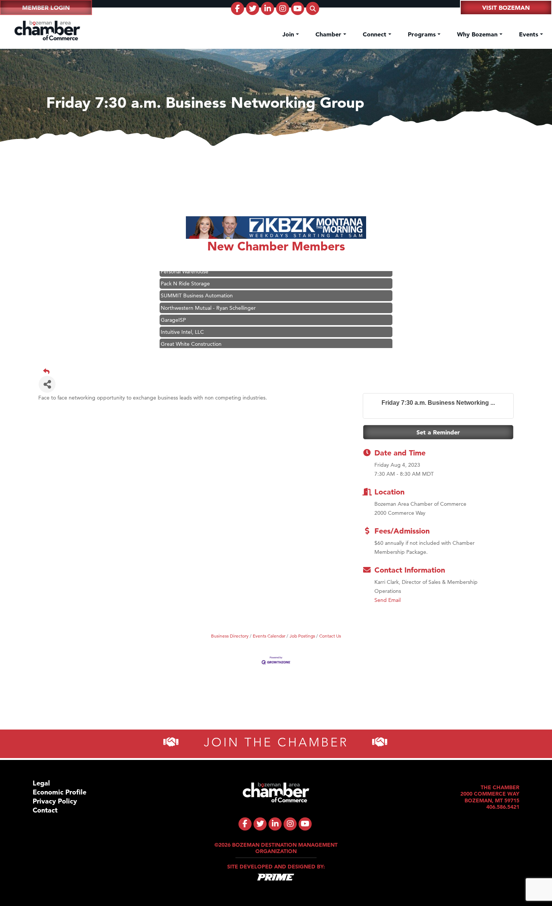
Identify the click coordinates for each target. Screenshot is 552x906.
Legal (41, 783)
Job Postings (302, 636)
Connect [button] (375, 34)
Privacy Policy (55, 801)
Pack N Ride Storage (185, 275)
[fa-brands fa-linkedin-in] (267, 8)
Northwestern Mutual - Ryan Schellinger (208, 299)
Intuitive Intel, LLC (182, 323)
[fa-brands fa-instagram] (282, 8)
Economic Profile (59, 792)
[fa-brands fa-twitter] (252, 8)
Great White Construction (191, 335)
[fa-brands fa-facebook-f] (237, 8)
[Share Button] (47, 384)
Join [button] (289, 34)
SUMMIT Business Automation (197, 287)
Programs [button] (422, 34)
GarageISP (173, 311)
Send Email (387, 600)
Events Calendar (269, 636)
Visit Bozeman (506, 7)
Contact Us (330, 636)
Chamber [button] (329, 34)
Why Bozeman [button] (478, 34)
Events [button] (529, 34)
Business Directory (230, 636)
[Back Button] (279, 371)
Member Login (46, 7)
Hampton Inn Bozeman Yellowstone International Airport (227, 347)
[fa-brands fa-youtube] (297, 8)
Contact (45, 810)
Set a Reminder (438, 432)
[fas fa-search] (312, 8)
